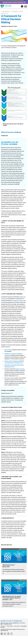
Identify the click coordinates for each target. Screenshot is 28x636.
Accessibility (23, 626)
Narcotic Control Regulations (12, 361)
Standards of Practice (18, 300)
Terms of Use (17, 626)
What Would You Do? (9, 565)
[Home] (6, 8)
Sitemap (2, 627)
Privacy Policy (10, 626)
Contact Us (3, 626)
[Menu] (25, 6)
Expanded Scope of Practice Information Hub (14, 2)
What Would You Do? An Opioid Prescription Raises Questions (12, 597)
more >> (11, 606)
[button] (21, 6)
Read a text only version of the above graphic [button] (13, 124)
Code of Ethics (8, 349)
